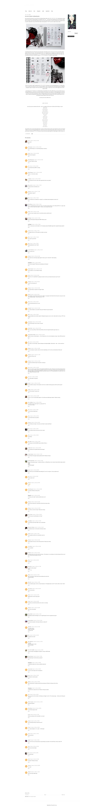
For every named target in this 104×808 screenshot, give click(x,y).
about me (30, 11)
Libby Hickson (45, 126)
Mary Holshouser (30, 641)
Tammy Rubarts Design (31, 334)
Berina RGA (30, 566)
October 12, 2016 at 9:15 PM (35, 501)
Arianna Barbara (30, 620)
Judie (29, 301)
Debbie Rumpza (30, 172)
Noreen (29, 714)
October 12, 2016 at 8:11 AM (38, 249)
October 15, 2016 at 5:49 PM (35, 681)
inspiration (47, 11)
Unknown (29, 191)
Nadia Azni (45, 124)
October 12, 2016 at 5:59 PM (36, 441)
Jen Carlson (45, 118)
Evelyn (29, 211)
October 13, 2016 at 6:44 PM (34, 601)
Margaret (29, 348)
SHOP (45, 19)
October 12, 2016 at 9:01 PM (35, 495)
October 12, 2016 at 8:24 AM (35, 256)
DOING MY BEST (43, 85)
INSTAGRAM (36, 131)
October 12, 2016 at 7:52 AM (34, 237)
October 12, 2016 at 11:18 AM (35, 361)
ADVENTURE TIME (53, 51)
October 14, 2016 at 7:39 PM (38, 656)
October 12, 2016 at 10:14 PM (35, 508)
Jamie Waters (45, 123)
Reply (28, 143)
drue (28, 166)
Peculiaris (29, 552)
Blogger (56, 805)
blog (26, 11)
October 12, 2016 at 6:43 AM (34, 166)
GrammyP (29, 308)
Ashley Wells (30, 328)
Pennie (29, 153)
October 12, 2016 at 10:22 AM (40, 334)
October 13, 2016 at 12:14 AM (39, 527)
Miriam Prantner (30, 656)
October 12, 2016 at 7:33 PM (38, 460)
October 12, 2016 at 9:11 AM (35, 294)
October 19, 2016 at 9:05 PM (34, 759)
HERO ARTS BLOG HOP (53, 18)
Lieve (29, 694)
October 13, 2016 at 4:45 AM (36, 546)
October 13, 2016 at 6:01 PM (36, 588)
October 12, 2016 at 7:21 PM (38, 454)
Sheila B (29, 771)
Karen (29, 675)
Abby (29, 435)
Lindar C (29, 383)
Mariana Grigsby (45, 113)
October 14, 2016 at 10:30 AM (34, 635)
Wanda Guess (45, 116)
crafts (43, 11)
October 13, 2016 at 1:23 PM (35, 582)
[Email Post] (32, 133)
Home (45, 794)
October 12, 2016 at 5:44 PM (34, 428)
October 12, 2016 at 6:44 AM (37, 172)
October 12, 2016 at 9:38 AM (34, 314)
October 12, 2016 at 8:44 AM (35, 281)
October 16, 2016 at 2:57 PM (35, 714)
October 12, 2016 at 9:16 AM (34, 301)
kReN (29, 314)
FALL (48, 55)
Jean (28, 752)
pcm (28, 476)
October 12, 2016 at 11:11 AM (35, 354)
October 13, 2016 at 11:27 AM (36, 566)
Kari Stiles (45, 125)
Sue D (29, 733)
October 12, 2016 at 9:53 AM (36, 328)
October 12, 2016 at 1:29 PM (35, 389)
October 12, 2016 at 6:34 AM (34, 153)
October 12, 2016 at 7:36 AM (36, 224)
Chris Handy (30, 546)
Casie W (29, 230)
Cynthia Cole (30, 447)
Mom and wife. (30, 185)
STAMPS (48, 21)
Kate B (29, 759)
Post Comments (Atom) (32, 796)
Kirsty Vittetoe (30, 514)
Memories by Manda (31, 527)
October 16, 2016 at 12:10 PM (38, 701)
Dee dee (29, 275)
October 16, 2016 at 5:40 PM (35, 727)
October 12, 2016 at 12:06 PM (33, 376)
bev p (29, 367)
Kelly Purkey (45, 108)
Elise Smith (29, 441)
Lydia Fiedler (45, 117)
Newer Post (27, 794)
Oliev (28, 635)
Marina (29, 574)
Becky (29, 237)
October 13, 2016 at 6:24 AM (35, 552)
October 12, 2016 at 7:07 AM (37, 185)
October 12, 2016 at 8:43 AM (35, 275)
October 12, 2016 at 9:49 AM (36, 321)
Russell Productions (31, 159)
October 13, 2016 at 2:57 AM (35, 533)
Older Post (63, 794)
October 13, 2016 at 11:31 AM (35, 574)
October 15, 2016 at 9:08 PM (36, 688)
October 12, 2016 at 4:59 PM (35, 422)
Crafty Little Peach (31, 249)
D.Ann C (29, 727)
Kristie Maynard (30, 489)
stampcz (29, 389)
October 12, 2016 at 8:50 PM (37, 489)
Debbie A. (29, 681)
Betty (29, 428)
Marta (29, 746)
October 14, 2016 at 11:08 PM (36, 662)
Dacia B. (29, 294)
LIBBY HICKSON (45, 103)
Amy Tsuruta (45, 114)
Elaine (29, 560)
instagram (38, 11)
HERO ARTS (45, 107)
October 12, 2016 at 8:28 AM (36, 262)
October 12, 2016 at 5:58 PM (34, 435)
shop (52, 11)
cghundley (29, 626)
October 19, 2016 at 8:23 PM (34, 752)
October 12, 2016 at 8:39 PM (35, 482)
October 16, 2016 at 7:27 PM (34, 733)
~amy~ (29, 140)
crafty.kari (29, 5)
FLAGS (44, 52)
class (34, 11)
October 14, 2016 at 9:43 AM (35, 626)
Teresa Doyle (30, 588)
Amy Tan (45, 115)
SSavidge (29, 281)
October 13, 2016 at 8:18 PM (35, 607)
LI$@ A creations (30, 701)
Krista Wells (45, 122)
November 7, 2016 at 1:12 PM (35, 771)
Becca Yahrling (30, 402)
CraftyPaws (30, 178)
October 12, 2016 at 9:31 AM (35, 308)
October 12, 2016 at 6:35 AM (38, 159)
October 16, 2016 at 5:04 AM (34, 694)
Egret (29, 243)
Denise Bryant (30, 708)
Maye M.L (29, 582)
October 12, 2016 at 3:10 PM (34, 409)
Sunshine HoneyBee (31, 460)
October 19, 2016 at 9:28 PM (35, 765)
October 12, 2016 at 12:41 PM (35, 383)
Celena (29, 601)
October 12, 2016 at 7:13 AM (35, 191)
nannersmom (30, 321)
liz (28, 376)
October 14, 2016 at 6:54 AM (38, 620)
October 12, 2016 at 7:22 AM (37, 204)
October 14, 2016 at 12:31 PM (38, 641)
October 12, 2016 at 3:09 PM (37, 402)
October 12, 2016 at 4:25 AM (34, 140)
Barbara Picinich (45, 119)
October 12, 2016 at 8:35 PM (34, 476)
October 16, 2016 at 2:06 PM (37, 708)
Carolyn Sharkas (30, 454)
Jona (28, 409)
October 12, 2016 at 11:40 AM (34, 367)
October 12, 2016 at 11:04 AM (35, 348)
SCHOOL (42, 55)
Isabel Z (29, 533)
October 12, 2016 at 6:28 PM (36, 447)
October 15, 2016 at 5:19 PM (34, 675)
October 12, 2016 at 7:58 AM (34, 243)
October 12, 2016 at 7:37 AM (35, 230)
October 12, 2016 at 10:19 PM (37, 514)
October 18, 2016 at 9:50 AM (34, 746)
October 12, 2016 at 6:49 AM (36, 178)
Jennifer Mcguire (45, 109)
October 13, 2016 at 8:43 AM (34, 560)
